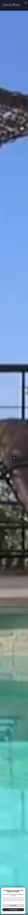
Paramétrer (13, 905)
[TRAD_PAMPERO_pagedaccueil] (11, 10)
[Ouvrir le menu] (26, 3)
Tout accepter (13, 909)
